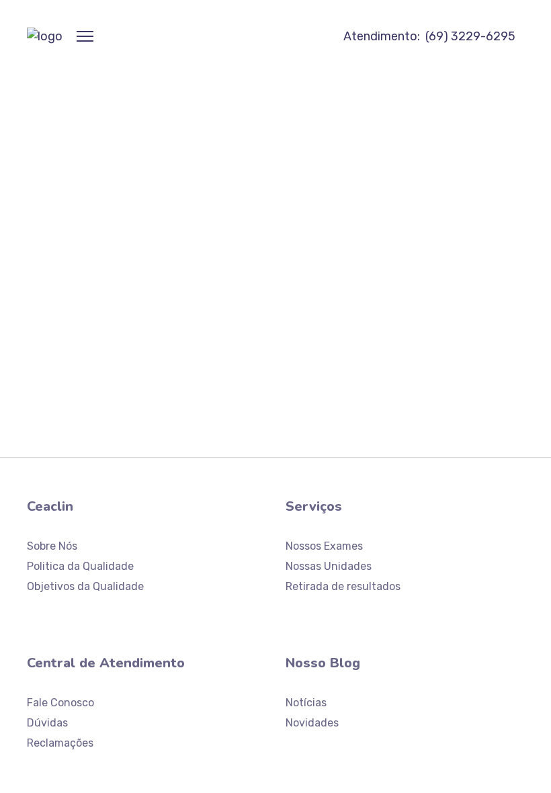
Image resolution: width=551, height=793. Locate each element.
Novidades (312, 722)
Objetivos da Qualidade (85, 586)
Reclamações (60, 743)
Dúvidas (47, 722)
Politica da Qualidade (80, 566)
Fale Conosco (60, 702)
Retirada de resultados (343, 586)
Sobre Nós (52, 546)
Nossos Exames (324, 546)
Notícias (306, 702)
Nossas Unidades (329, 566)
